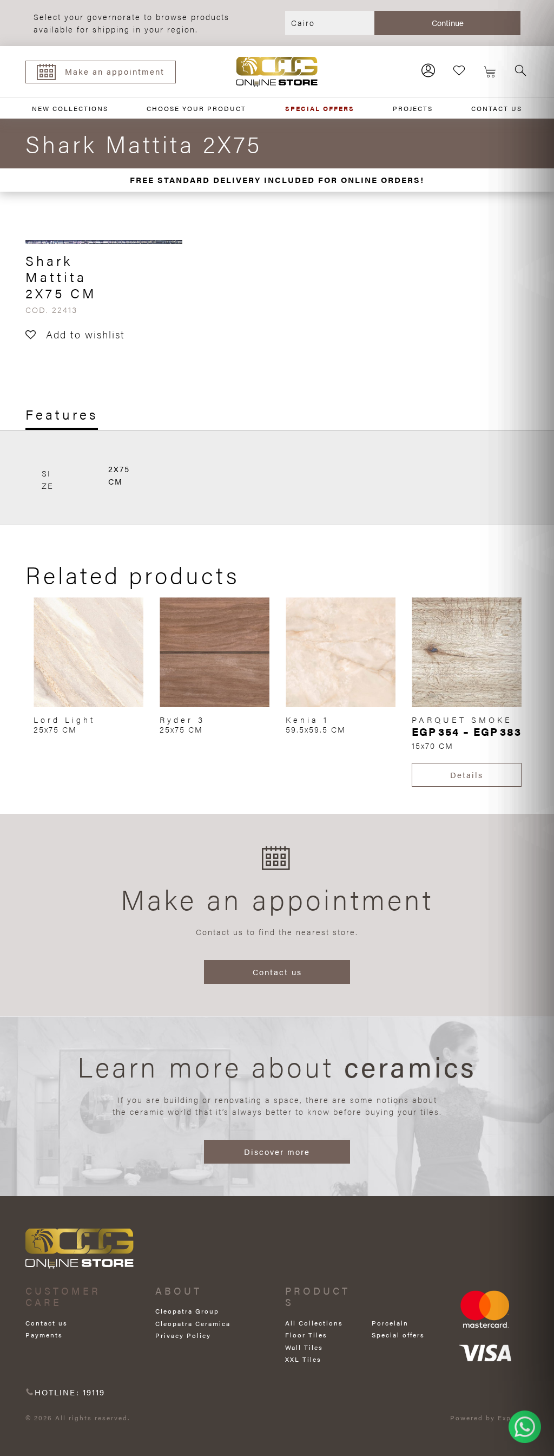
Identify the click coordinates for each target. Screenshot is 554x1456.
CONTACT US (496, 108)
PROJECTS (413, 108)
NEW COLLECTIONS (70, 108)
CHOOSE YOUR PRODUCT (196, 108)
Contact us (277, 971)
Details (466, 774)
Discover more (277, 1151)
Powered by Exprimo (489, 1417)
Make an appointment (114, 71)
